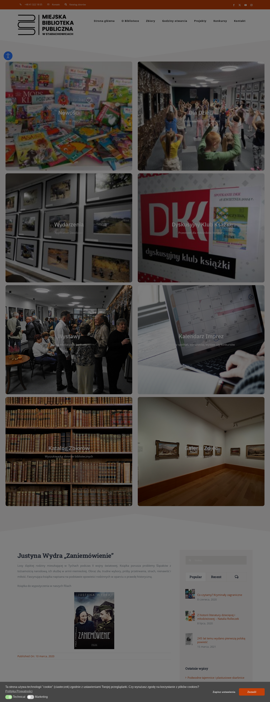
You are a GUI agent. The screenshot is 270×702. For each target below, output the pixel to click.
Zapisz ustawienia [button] (224, 691)
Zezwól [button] (251, 691)
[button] (8, 697)
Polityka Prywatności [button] (19, 691)
